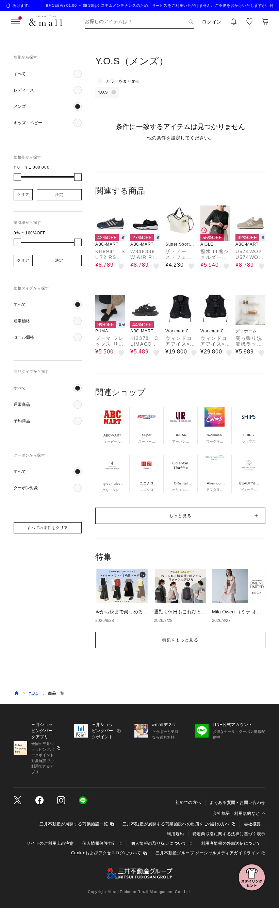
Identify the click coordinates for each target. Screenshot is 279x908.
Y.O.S (33, 693)
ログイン (212, 21)
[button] (48, 74)
